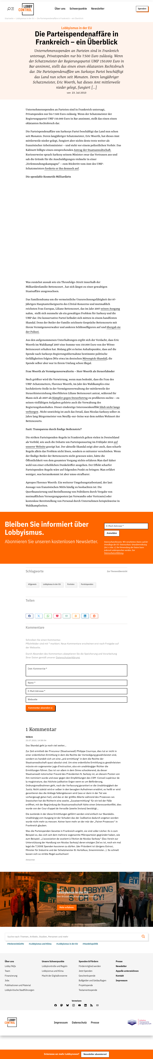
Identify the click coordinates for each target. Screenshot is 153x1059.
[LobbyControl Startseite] (25, 8)
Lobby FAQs (10, 966)
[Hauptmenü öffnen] (11, 9)
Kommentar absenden (39, 708)
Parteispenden (87, 584)
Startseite (9, 19)
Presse (119, 961)
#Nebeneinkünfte (15, 944)
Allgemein (32, 584)
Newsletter (97, 8)
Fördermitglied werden (90, 966)
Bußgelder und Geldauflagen (92, 980)
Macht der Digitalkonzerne (54, 976)
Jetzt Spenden (85, 971)
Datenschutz (79, 1022)
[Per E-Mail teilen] (66, 616)
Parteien (70, 584)
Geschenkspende (87, 976)
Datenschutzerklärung (113, 553)
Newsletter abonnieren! (95, 1054)
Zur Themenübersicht (117, 571)
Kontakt (120, 976)
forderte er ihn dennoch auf (61, 168)
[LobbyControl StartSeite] (15, 1023)
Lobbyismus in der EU (25, 19)
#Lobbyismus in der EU (67, 944)
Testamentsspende (88, 990)
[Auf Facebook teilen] (29, 616)
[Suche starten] (144, 936)
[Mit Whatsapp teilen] (48, 616)
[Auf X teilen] (38, 616)
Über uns (60, 8)
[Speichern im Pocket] (57, 616)
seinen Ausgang (110, 308)
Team (7, 971)
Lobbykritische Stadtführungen (19, 990)
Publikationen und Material (18, 985)
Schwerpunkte (78, 8)
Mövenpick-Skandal (94, 358)
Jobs (7, 980)
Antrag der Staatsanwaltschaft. (92, 150)
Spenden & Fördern (88, 961)
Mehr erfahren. (66, 907)
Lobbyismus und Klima (53, 971)
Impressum (121, 980)
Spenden (142, 9)
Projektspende (86, 985)
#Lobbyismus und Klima (40, 944)
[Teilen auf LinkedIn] (85, 616)
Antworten (30, 860)
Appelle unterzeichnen (127, 971)
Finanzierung (11, 976)
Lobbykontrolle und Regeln (54, 966)
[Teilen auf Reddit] (94, 616)
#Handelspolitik (90, 944)
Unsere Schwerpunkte (53, 961)
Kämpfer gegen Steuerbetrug (70, 398)
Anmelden (112, 533)
